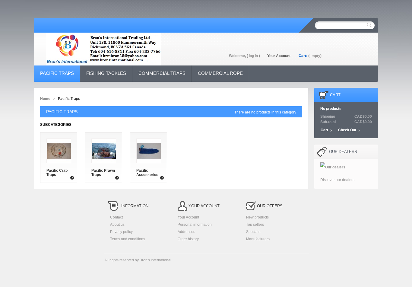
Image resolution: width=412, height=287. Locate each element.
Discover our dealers (337, 180)
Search (369, 25)
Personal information (195, 224)
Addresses (186, 232)
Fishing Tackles (106, 73)
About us (117, 224)
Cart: (303, 56)
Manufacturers (258, 239)
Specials (253, 232)
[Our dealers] (332, 167)
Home (45, 99)
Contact (116, 217)
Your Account (278, 56)
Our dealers (343, 151)
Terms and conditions (127, 239)
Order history (188, 239)
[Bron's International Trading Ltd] (103, 52)
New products (257, 217)
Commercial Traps (161, 73)
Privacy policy (121, 232)
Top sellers (255, 224)
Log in (253, 56)
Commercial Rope (220, 73)
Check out (347, 130)
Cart (335, 95)
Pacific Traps (57, 73)
